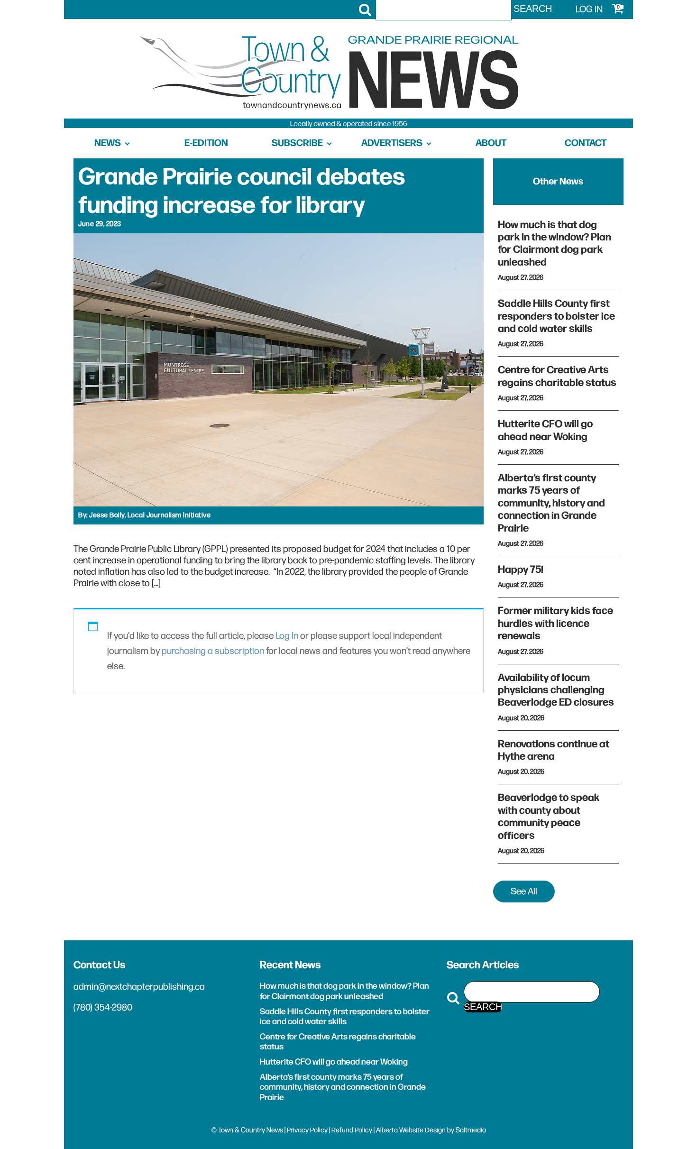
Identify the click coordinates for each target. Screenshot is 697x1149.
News (107, 143)
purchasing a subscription (213, 651)
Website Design (422, 1130)
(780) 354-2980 (102, 1007)
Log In (286, 636)
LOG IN (589, 9)
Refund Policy (351, 1130)
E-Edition (206, 143)
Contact (585, 143)
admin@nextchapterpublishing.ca (139, 987)
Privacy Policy (307, 1130)
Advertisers (391, 143)
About (491, 143)
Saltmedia (471, 1130)
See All (524, 891)
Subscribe (297, 143)
